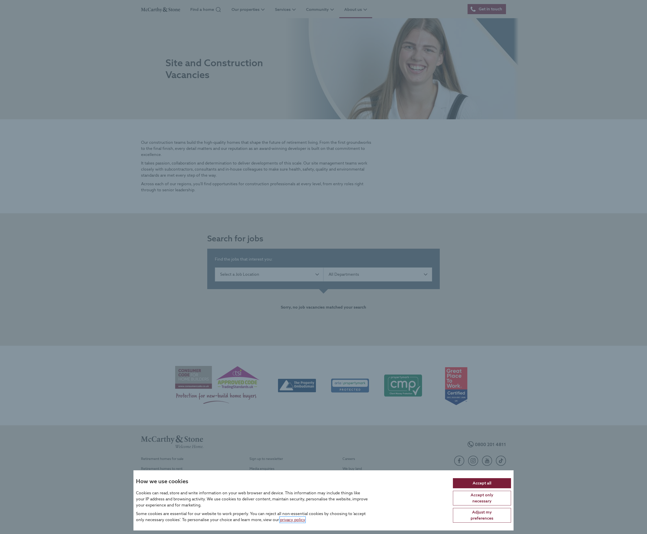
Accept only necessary (482, 497)
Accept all (482, 482)
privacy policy (292, 519)
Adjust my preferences (482, 515)
